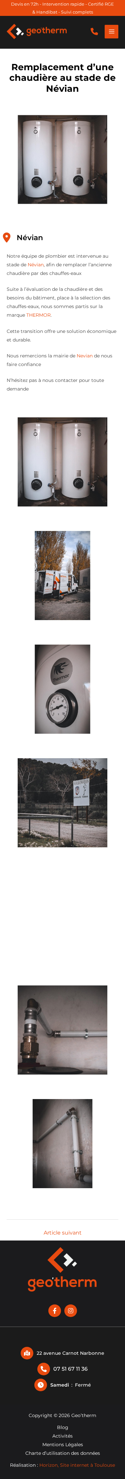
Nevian (85, 356)
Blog (62, 1427)
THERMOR (38, 315)
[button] (94, 31)
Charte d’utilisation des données (62, 1453)
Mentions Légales (62, 1445)
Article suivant (63, 1233)
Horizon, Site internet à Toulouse (77, 1465)
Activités (62, 1436)
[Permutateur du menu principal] (111, 31)
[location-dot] (6, 237)
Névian (36, 265)
